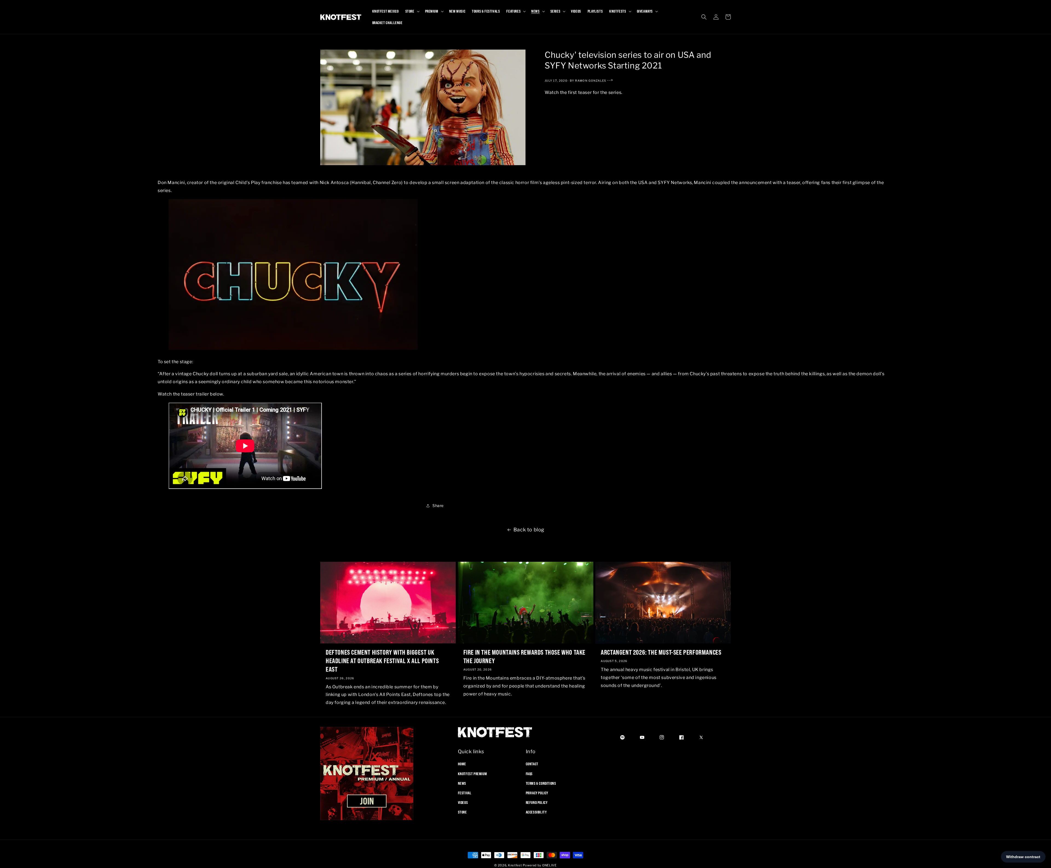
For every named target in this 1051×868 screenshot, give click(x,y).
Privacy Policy (537, 793)
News (462, 783)
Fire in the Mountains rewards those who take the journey (524, 656)
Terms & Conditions (541, 783)
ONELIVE (549, 865)
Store (462, 812)
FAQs (529, 773)
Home (462, 764)
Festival (465, 793)
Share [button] (438, 505)
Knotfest (515, 865)
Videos (463, 802)
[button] (412, 11)
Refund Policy (537, 802)
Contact (532, 764)
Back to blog (528, 529)
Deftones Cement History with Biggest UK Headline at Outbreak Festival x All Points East (382, 660)
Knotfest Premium (472, 773)
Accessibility (536, 812)
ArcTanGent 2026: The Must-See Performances (661, 652)
